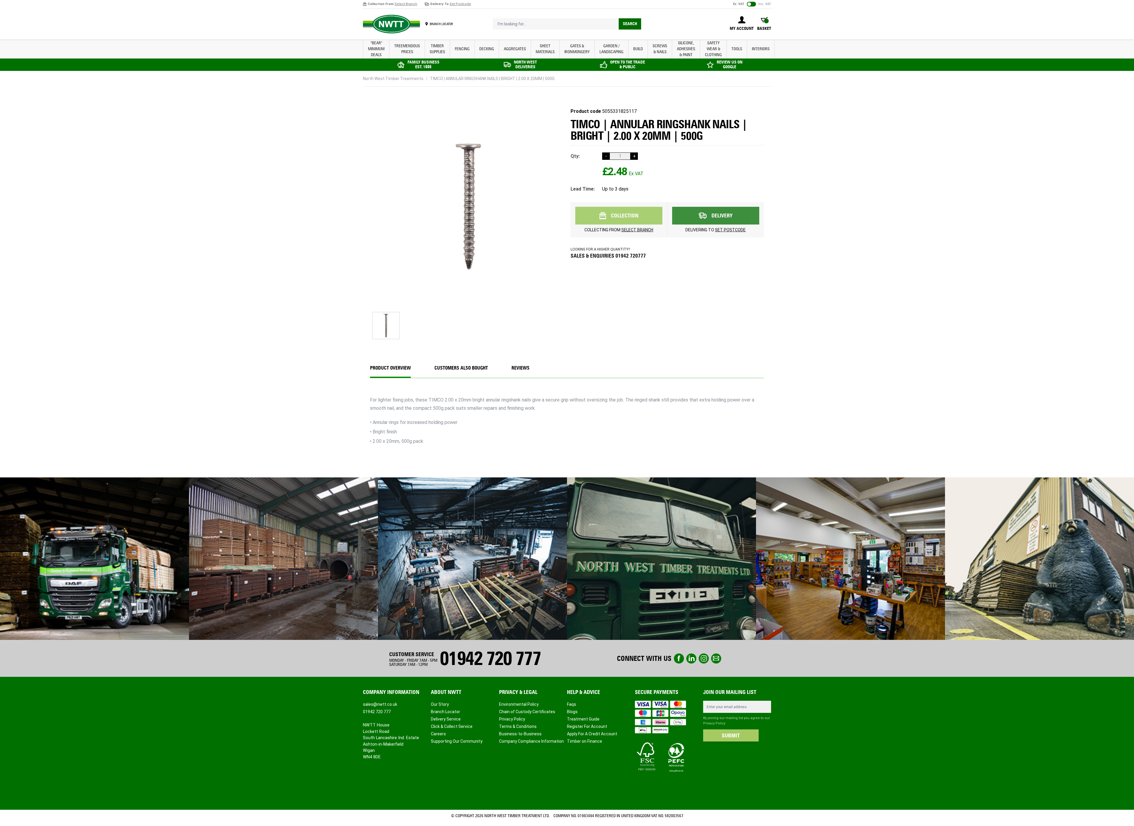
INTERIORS (761, 48)
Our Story (440, 704)
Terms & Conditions (518, 726)
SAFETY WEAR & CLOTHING (713, 48)
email (716, 658)
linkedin (691, 658)
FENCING (462, 48)
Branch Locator (445, 711)
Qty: (575, 156)
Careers (438, 733)
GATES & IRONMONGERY (577, 48)
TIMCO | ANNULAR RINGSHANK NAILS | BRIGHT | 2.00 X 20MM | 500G (492, 78)
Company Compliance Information (531, 741)
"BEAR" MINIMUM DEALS (376, 48)
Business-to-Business (520, 733)
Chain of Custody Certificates (527, 711)
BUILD (638, 48)
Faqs (571, 704)
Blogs (572, 711)
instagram (704, 658)
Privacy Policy (512, 719)
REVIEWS (520, 368)
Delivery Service (446, 719)
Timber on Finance (584, 741)
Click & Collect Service (451, 726)
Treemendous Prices (407, 48)
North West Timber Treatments (393, 78)
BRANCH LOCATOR (441, 24)
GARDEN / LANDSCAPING (611, 48)
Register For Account (587, 726)
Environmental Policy (519, 704)
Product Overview (390, 368)
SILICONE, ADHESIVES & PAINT (686, 48)
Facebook (679, 658)
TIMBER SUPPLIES (437, 48)
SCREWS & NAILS (660, 48)
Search (630, 23)
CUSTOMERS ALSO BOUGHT (461, 368)
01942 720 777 (490, 658)
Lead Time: (583, 189)
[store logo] (391, 24)
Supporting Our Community (457, 741)
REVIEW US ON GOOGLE (729, 64)
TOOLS (736, 48)
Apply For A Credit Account (592, 733)
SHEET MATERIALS (545, 48)
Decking (486, 48)
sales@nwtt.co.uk (380, 704)
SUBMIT (731, 735)
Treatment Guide (583, 719)
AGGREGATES (515, 48)
